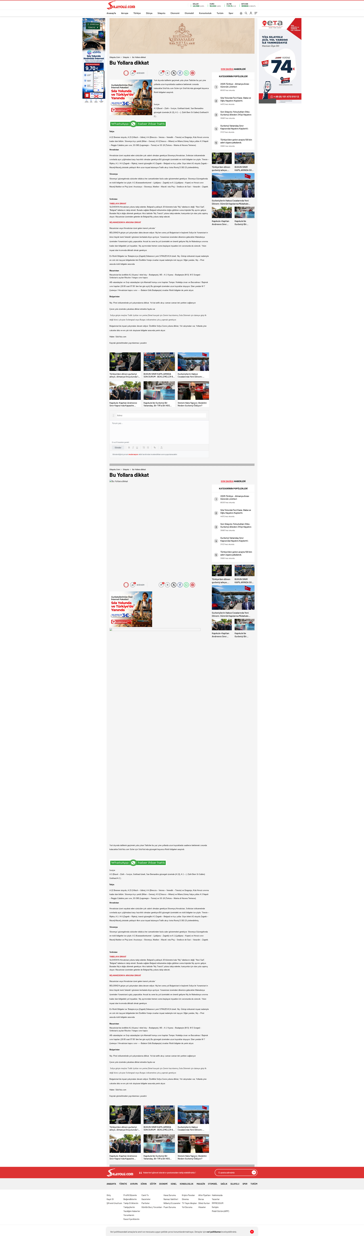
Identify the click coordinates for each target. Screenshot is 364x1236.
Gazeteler (146, 1199)
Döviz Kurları (204, 1203)
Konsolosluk (205, 13)
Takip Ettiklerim (130, 1203)
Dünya (149, 13)
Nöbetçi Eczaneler (172, 1203)
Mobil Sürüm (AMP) (220, 1211)
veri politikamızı (213, 1231)
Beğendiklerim (130, 1199)
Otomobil (189, 13)
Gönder (118, 447)
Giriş (109, 1195)
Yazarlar (216, 1199)
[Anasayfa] (241, 13)
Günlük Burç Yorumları (151, 1207)
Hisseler (202, 1207)
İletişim (215, 1207)
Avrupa (124, 13)
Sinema (185, 1199)
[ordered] (144, 447)
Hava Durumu (170, 1195)
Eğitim (153, 1184)
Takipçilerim (129, 1207)
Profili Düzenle (130, 1195)
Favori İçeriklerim (131, 1219)
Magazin (201, 1184)
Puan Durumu (170, 1207)
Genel (174, 1184)
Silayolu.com (114, 57)
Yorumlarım (128, 1215)
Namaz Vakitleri (171, 1199)
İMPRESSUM (217, 1203)
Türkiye (137, 13)
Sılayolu (161, 13)
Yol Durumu (187, 1207)
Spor (231, 13)
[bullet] (148, 447)
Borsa (201, 1199)
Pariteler (145, 1203)
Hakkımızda (217, 1195)
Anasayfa (111, 13)
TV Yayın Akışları (189, 1203)
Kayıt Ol (110, 1199)
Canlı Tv (145, 1195)
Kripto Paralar (188, 1195)
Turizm (220, 13)
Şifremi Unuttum (114, 1203)
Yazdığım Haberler (131, 1211)
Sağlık (224, 1184)
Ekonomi (175, 13)
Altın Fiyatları (204, 1195)
